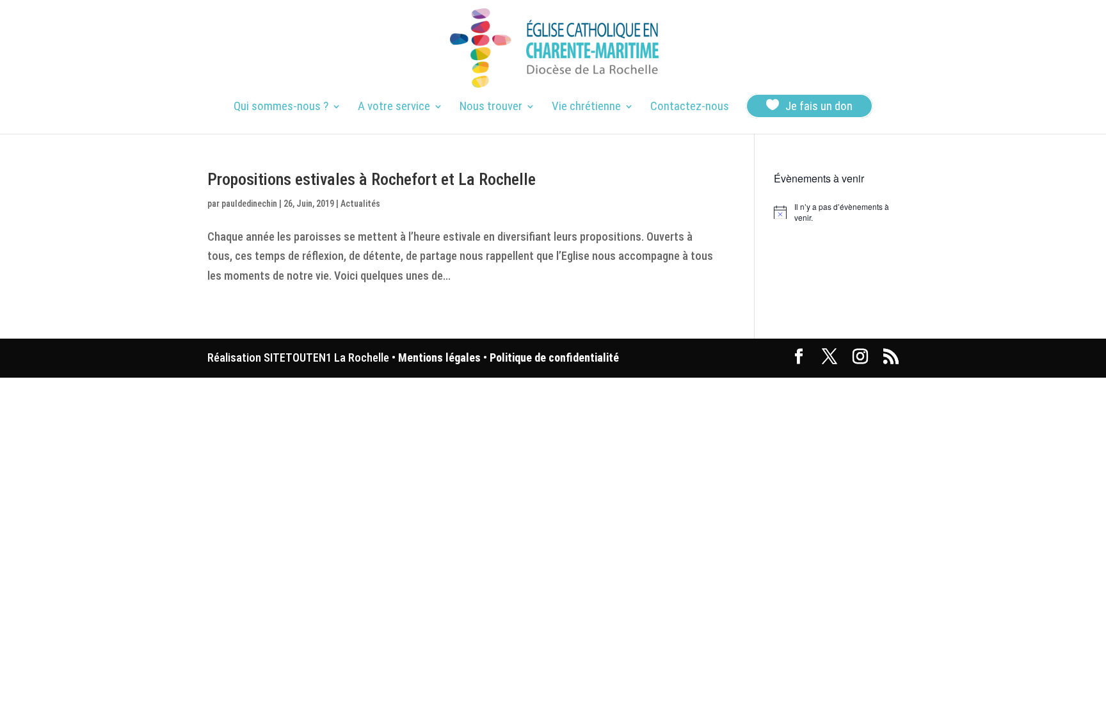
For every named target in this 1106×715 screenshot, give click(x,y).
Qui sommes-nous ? (281, 107)
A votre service (394, 107)
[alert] (836, 212)
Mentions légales (439, 357)
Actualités (360, 203)
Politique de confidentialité (554, 357)
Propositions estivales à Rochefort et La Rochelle (371, 179)
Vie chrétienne (586, 107)
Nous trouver (491, 107)
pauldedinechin (249, 203)
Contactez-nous (689, 107)
